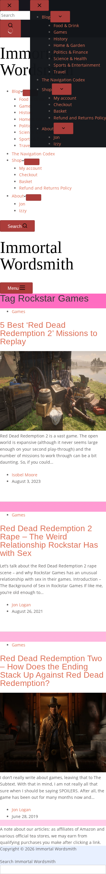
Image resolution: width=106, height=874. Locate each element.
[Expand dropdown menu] (30, 93)
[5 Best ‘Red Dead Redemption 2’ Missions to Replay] (53, 429)
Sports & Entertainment (42, 139)
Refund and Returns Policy (45, 188)
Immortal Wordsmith (37, 61)
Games (26, 106)
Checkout (28, 174)
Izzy (22, 210)
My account (30, 168)
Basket (25, 181)
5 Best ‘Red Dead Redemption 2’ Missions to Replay (48, 333)
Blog (16, 91)
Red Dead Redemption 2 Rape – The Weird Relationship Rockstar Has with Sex (49, 540)
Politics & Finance (36, 126)
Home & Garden (35, 119)
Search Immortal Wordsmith (28, 861)
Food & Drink (31, 99)
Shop (17, 160)
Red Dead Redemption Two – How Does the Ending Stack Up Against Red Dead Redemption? (52, 670)
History (26, 112)
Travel (25, 145)
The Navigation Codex (33, 154)
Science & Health (35, 132)
